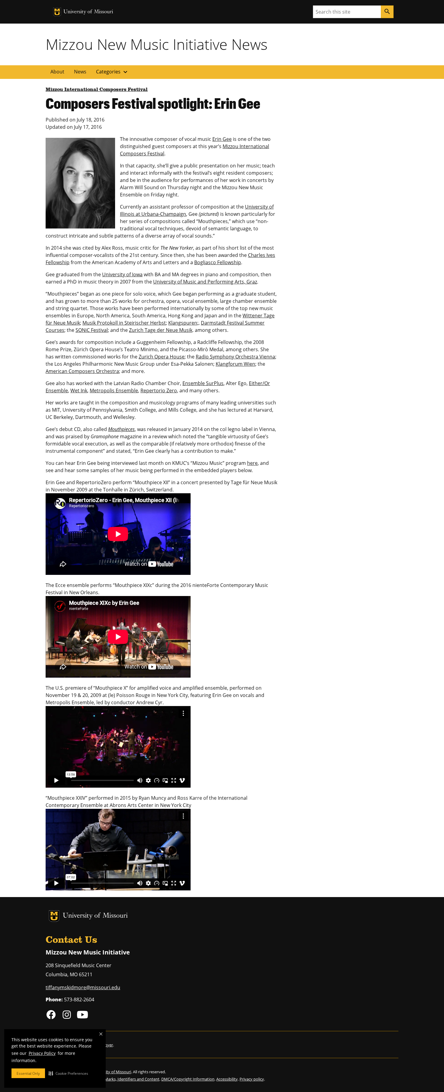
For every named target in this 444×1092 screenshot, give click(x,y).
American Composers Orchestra (82, 371)
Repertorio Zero (158, 390)
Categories (112, 72)
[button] (68, 1073)
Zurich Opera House (162, 356)
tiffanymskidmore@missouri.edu (83, 987)
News (80, 71)
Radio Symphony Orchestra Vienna (235, 356)
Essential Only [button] (28, 1073)
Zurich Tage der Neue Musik (160, 330)
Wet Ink (78, 390)
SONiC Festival (92, 330)
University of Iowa (122, 274)
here (252, 463)
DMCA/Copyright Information (187, 1079)
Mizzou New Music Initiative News (157, 44)
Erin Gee (222, 139)
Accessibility (227, 1079)
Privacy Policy (42, 1053)
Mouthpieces (121, 429)
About (57, 71)
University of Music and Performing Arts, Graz (205, 281)
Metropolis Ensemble (114, 390)
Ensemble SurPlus (203, 383)
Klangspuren (182, 322)
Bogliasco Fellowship (217, 262)
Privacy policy (252, 1079)
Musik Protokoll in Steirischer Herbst (124, 322)
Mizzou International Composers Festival (97, 89)
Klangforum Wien (235, 364)
